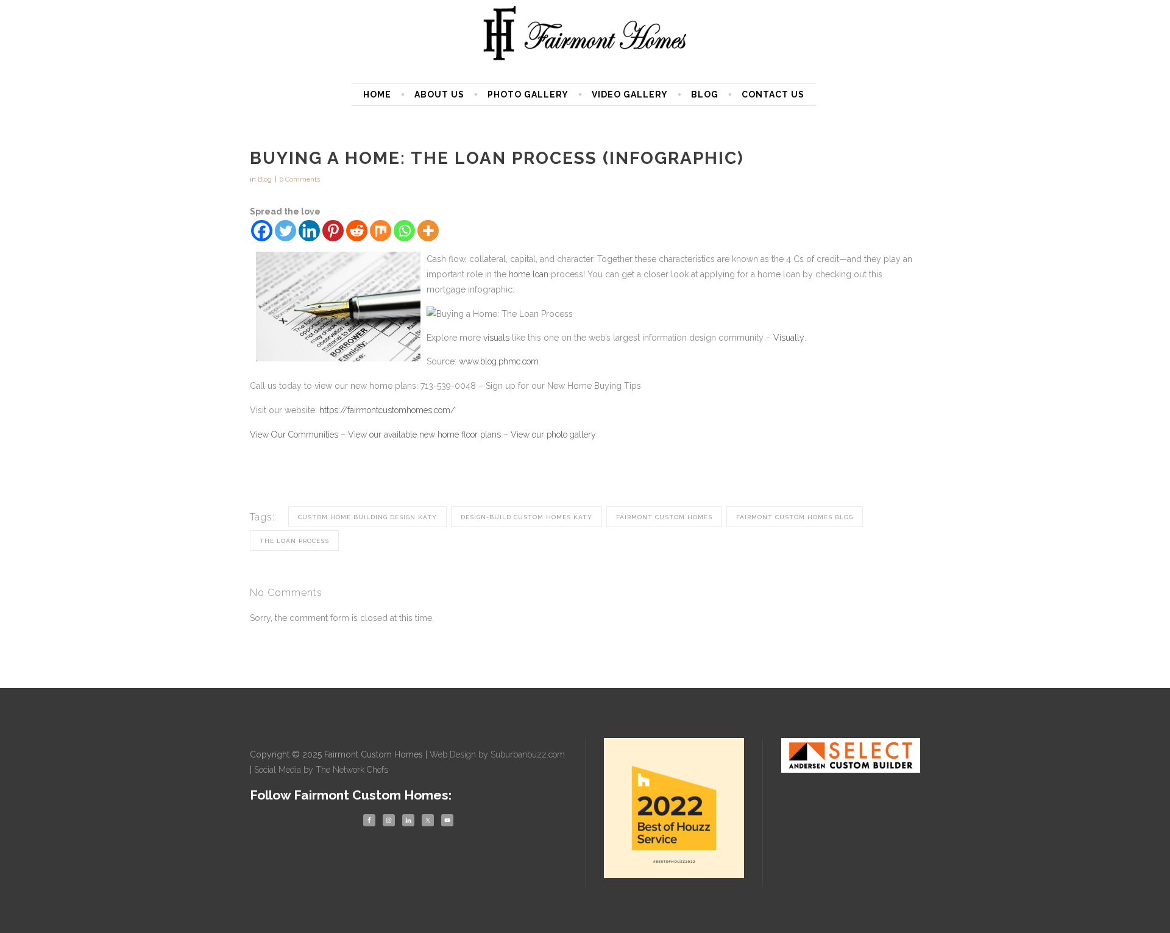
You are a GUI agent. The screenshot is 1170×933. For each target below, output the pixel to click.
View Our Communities (294, 434)
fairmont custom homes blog (794, 517)
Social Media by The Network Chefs (321, 770)
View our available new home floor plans (424, 434)
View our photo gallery (553, 434)
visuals (496, 337)
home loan (528, 274)
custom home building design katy (367, 517)
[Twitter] (285, 230)
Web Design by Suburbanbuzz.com (497, 754)
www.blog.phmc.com (499, 361)
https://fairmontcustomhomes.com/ (387, 410)
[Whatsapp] (404, 230)
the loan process (294, 540)
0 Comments (300, 179)
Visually (788, 337)
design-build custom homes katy (526, 517)
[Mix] (380, 230)
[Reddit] (356, 230)
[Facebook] (261, 230)
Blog (265, 179)
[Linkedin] (309, 230)
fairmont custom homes (664, 517)
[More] (428, 230)
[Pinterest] (333, 230)
